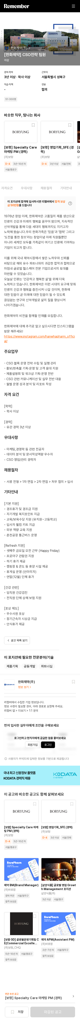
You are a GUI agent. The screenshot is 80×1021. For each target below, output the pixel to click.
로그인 (48, 744)
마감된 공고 (53, 1012)
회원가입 (33, 744)
